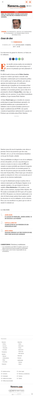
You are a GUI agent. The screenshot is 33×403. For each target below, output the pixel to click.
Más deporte (21, 353)
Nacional (20, 355)
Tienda (20, 378)
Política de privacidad (8, 380)
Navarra (4, 342)
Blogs (4, 360)
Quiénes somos (6, 371)
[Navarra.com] (16, 6)
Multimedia (20, 360)
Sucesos (4, 345)
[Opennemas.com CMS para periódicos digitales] (16, 392)
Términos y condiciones (18, 244)
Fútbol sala (20, 351)
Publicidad (5, 376)
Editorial (4, 356)
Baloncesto (20, 345)
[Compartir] (10, 59)
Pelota (19, 347)
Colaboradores (6, 358)
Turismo (20, 376)
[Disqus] (16, 274)
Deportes (20, 342)
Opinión (4, 354)
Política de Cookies (7, 378)
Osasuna (4, 364)
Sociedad (5, 349)
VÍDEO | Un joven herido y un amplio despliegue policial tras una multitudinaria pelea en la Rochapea (14, 16)
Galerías (20, 362)
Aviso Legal (21, 371)
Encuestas (5, 361)
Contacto (5, 373)
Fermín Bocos (18, 42)
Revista (19, 358)
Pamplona (4, 352)
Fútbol (19, 344)
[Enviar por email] (22, 59)
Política (4, 344)
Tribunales (5, 347)
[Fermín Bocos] (16, 24)
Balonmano (20, 349)
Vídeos (19, 364)
